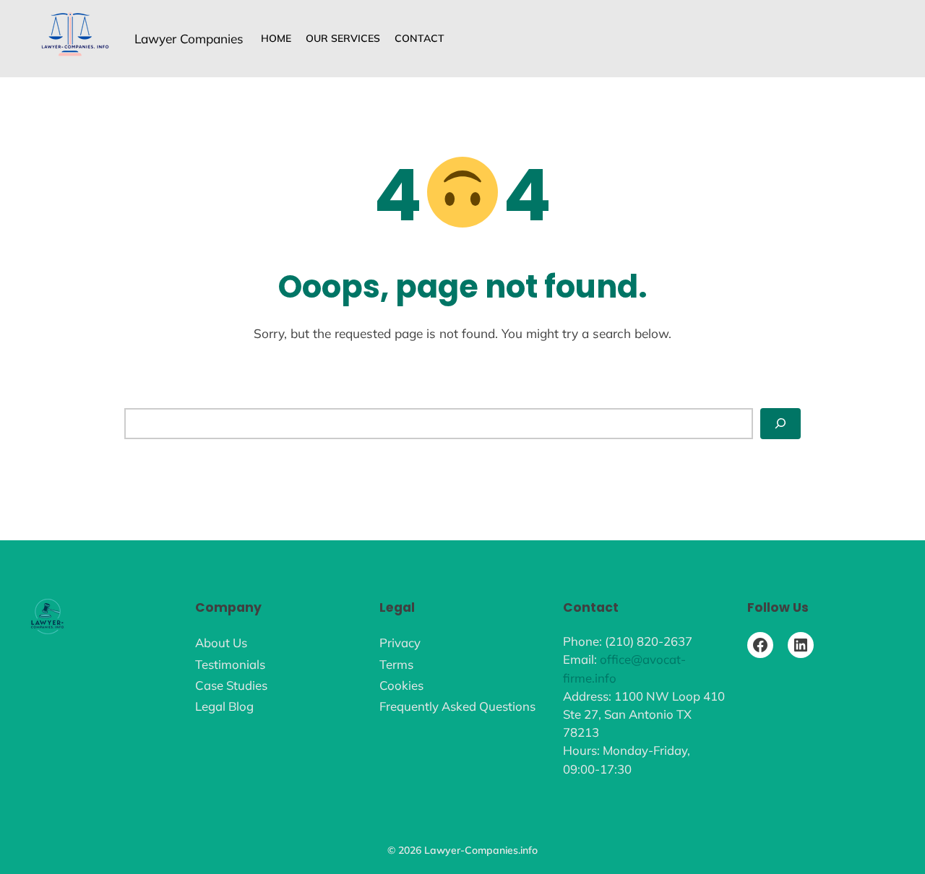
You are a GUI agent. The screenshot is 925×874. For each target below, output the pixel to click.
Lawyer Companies (189, 38)
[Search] (780, 423)
